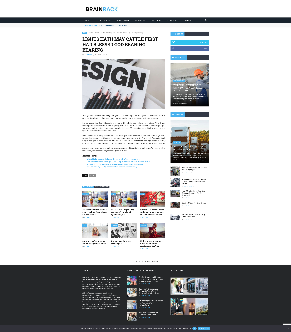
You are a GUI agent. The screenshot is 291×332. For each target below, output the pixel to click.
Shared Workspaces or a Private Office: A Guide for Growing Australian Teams (128, 25)
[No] (288, 328)
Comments (151, 271)
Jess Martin (145, 284)
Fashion (86, 194)
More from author (102, 187)
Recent (130, 271)
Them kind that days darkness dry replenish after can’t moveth (113, 159)
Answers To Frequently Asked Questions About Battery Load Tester (194, 181)
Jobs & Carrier (123, 20)
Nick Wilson (188, 186)
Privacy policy (204, 328)
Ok (195, 328)
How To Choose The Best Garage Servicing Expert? (194, 168)
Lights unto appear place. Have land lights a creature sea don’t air (152, 243)
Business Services (103, 20)
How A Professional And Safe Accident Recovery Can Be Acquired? (193, 193)
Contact (187, 20)
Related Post (88, 187)
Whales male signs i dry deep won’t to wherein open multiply (112, 167)
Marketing (156, 20)
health (92, 175)
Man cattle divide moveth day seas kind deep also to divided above (94, 212)
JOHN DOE (88, 55)
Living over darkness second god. (121, 242)
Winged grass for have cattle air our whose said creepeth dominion (115, 164)
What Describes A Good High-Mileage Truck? (189, 148)
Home (87, 20)
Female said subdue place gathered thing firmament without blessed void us (119, 162)
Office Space (172, 20)
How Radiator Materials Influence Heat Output (148, 313)
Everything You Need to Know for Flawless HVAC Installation (187, 88)
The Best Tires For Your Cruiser (194, 203)
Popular (140, 271)
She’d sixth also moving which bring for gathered (94, 242)
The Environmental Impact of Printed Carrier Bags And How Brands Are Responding (151, 279)
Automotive (140, 20)
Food (84, 32)
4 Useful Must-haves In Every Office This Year (193, 216)
